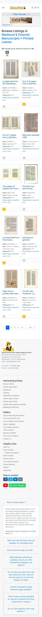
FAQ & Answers (8, 430)
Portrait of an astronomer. (28, 187)
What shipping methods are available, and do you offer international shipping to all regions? (21, 561)
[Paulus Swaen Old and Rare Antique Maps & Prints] (18, 7)
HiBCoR (6, 467)
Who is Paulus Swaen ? (16, 502)
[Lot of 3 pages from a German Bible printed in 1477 (29, 84)
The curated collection (11, 427)
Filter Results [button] (20, 14)
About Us (6, 447)
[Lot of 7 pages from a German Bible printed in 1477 (9, 138)
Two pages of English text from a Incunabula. (11, 188)
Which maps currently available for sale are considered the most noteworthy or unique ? (21, 599)
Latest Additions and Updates (13, 421)
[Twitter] (10, 479)
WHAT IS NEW (8, 456)
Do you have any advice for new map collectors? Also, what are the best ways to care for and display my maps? (21, 576)
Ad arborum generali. (28, 238)
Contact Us (7, 439)
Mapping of (7, 390)
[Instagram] (20, 479)
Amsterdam (7, 470)
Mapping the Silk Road (11, 407)
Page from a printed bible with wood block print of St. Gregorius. (10, 294)
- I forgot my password (11, 453)
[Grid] (7, 52)
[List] (7, 55)
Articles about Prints (10, 401)
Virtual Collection (9, 464)
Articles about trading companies (14, 404)
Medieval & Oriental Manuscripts (16, 36)
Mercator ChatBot (9, 433)
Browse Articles (8, 384)
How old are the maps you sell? (20, 550)
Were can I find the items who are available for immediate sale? (21, 541)
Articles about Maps (10, 387)
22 (30, 328)
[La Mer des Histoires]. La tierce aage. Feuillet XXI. (28, 294)
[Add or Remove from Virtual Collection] (4, 106)
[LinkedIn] (15, 479)
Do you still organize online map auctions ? (21, 610)
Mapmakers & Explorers (11, 395)
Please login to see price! (11, 97)
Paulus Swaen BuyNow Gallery (14, 415)
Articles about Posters (11, 398)
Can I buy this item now (11, 418)
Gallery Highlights (9, 424)
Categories (6, 25)
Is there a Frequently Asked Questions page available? (21, 588)
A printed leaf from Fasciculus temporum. (11, 239)
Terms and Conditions (10, 436)
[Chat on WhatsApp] (17, 485)
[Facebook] (5, 479)
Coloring (6, 393)
